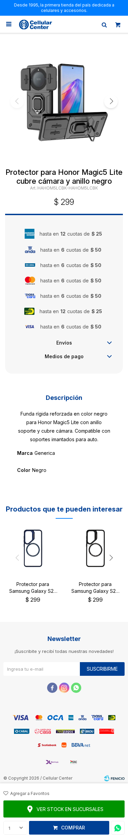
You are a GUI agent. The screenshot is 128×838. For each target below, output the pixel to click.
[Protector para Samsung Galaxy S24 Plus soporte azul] (33, 548)
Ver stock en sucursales (70, 809)
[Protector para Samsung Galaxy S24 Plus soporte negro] (95, 548)
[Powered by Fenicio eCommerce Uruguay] (114, 778)
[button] (104, 24)
